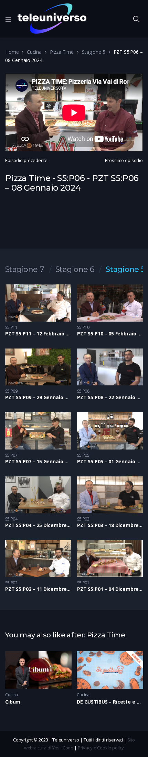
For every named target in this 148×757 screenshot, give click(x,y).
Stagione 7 (24, 269)
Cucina (34, 52)
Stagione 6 (74, 269)
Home (12, 52)
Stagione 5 (93, 52)
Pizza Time (62, 52)
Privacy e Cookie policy (101, 748)
